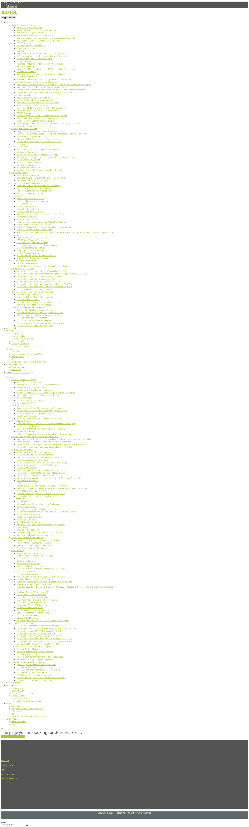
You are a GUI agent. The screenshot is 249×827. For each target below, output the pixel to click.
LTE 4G (14, 234)
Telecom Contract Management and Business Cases (40, 302)
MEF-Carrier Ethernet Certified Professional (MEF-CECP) (42, 271)
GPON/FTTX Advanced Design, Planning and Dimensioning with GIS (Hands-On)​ (52, 133)
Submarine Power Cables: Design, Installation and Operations (44, 87)
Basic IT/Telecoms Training (23, 25)
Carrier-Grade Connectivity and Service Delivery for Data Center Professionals (51, 89)
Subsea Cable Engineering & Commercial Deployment (35, 82)
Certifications (17, 333)
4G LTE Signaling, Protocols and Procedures (36, 255)
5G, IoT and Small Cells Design (30, 162)
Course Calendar (13, 328)
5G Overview (22, 146)
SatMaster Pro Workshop (28, 126)
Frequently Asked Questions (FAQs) (27, 354)
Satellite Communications (22, 95)
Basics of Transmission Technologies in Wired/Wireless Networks (46, 38)
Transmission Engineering (22, 66)
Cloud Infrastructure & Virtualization (27, 183)
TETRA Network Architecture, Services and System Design (43, 266)
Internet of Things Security (28, 175)
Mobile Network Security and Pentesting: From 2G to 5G (42, 214)
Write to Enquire (13, 364)
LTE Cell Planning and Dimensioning (32, 242)
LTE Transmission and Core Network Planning (37, 245)
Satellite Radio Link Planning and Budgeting (36, 100)
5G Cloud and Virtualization (28, 159)
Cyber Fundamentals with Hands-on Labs (35, 201)
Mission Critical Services (27, 263)
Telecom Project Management (30, 294)
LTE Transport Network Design (31, 247)
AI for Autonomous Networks (24, 216)
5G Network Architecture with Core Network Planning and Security (46, 157)
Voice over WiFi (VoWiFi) (27, 48)
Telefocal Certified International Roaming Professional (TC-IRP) (45, 286)
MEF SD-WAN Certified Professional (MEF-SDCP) (38, 289)
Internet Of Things (19, 172)
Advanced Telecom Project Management (35, 297)
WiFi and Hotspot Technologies (31, 45)
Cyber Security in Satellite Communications (35, 120)
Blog (13, 359)
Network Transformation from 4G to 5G (34, 258)
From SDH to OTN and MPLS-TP (31, 136)
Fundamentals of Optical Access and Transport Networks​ (42, 131)
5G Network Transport (27, 76)
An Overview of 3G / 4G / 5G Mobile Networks (37, 30)
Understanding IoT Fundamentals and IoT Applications (41, 177)
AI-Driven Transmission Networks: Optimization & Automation (44, 79)
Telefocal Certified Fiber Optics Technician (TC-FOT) (40, 141)
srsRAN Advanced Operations (30, 253)
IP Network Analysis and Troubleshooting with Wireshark (42, 56)
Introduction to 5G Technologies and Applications (38, 40)
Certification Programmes (22, 268)
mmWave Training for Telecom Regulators (35, 304)
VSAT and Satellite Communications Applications (38, 102)
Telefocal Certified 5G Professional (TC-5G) (36, 279)
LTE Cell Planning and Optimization (32, 317)
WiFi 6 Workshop (24, 43)
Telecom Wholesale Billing (28, 299)
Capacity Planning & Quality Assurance (28, 307)
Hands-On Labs (18, 341)
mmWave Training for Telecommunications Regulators (41, 170)
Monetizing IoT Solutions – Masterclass (34, 180)
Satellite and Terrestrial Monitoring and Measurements (41, 118)
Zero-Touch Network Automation (31, 193)
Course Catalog (18, 336)
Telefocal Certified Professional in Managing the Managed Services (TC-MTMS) (52, 273)
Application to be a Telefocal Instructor (28, 361)
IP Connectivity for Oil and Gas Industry (34, 58)
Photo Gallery (17, 356)
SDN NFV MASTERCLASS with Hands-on (34, 188)
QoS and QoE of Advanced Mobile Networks (36, 310)
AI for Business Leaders (27, 219)
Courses (10, 22)
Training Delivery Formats (22, 338)
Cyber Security (17, 196)
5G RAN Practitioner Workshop (30, 167)
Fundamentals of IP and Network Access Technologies (41, 53)
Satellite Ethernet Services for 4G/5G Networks (38, 110)
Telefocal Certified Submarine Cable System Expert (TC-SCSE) (44, 92)
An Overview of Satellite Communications (35, 35)
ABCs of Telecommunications (29, 27)
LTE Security (22, 203)
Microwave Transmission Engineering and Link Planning (41, 74)
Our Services (12, 330)
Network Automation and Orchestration (34, 190)
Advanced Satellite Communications (32, 105)
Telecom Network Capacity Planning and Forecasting (40, 312)
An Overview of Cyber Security (30, 32)
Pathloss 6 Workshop (26, 71)
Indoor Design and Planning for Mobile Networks (38, 315)
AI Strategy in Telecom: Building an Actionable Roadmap (41, 222)
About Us (10, 348)
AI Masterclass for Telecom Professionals (35, 224)
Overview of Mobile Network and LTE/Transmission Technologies (46, 69)
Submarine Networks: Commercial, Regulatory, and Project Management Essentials (54, 84)
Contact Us (16, 369)
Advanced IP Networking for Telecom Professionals (40, 63)
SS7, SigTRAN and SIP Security (30, 211)
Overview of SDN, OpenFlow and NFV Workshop (38, 185)
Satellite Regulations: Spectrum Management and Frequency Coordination (49, 123)
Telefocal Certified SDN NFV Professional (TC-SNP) (39, 276)
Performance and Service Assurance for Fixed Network (41, 323)
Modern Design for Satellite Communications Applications (42, 115)
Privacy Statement (9, 778)
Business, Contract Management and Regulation (32, 291)
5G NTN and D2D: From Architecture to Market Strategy (42, 108)
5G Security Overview (26, 152)
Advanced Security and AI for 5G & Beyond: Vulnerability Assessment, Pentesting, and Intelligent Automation (65, 232)
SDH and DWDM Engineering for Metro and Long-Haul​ (41, 139)
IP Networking (17, 50)
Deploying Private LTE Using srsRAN (33, 237)
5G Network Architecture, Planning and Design (37, 154)
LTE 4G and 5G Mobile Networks (31, 240)
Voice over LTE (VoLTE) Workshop (32, 250)
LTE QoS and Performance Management (35, 320)
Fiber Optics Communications (24, 128)
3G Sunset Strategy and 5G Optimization (35, 325)
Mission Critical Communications (25, 260)
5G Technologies (18, 144)
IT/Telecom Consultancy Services (26, 346)
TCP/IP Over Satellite (26, 61)
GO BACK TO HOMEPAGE (13, 736)
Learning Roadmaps (20, 343)
